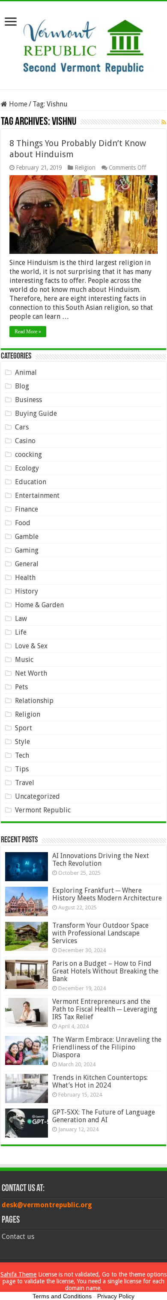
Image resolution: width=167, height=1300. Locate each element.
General (27, 564)
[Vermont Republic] (83, 43)
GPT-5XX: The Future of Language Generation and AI (103, 1116)
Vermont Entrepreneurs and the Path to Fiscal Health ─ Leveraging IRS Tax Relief (104, 1009)
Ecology (27, 468)
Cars (22, 427)
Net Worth (31, 673)
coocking (28, 454)
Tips (22, 769)
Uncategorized (37, 796)
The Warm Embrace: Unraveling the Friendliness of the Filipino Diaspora (106, 1047)
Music (24, 660)
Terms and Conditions (62, 1296)
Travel (24, 783)
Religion (85, 167)
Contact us (18, 1236)
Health (25, 578)
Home (17, 104)
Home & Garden (39, 605)
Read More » (28, 332)
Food (22, 523)
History (26, 591)
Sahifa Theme (18, 1274)
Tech (22, 755)
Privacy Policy (115, 1296)
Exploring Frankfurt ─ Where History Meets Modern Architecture (107, 894)
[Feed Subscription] (163, 122)
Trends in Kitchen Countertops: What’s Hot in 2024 (100, 1081)
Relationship (34, 701)
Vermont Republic (43, 810)
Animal (26, 372)
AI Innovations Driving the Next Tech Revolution (100, 860)
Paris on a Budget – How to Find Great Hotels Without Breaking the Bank (105, 971)
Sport (23, 728)
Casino (25, 441)
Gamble (27, 536)
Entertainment (37, 495)
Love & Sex (31, 646)
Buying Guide (36, 413)
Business (28, 400)
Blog (22, 386)
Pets (21, 687)
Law (21, 619)
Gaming (27, 550)
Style (22, 742)
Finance (26, 509)
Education (30, 482)
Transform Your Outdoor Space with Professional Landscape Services (100, 933)
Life (21, 632)
